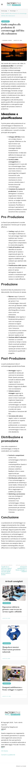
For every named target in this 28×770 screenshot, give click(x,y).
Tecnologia (5, 21)
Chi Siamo (4, 751)
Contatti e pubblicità (8, 755)
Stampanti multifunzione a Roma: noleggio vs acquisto (12, 688)
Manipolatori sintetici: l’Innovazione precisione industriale (11, 649)
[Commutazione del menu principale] (2, 4)
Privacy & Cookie (21, 766)
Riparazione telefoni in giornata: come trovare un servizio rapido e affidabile (12, 609)
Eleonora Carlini (7, 40)
